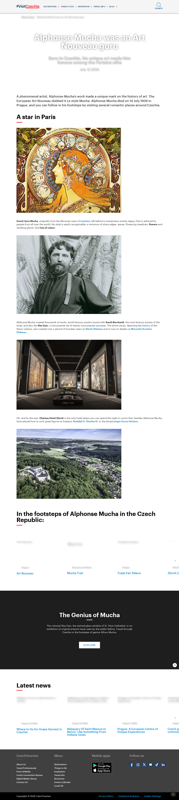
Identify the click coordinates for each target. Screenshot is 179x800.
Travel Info (99, 6)
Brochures (59, 778)
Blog (111, 6)
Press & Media (23, 771)
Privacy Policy (106, 796)
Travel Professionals (26, 768)
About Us (21, 764)
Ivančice (85, 221)
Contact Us (22, 782)
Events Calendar (62, 782)
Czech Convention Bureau (30, 775)
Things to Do (67, 6)
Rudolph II (79, 421)
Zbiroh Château (94, 328)
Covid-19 (58, 786)
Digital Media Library (27, 778)
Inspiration (83, 6)
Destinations (50, 6)
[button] (158, 6)
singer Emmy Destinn (126, 421)
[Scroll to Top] (173, 794)
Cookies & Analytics (128, 796)
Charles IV (92, 421)
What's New (27, 17)
